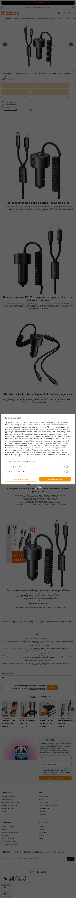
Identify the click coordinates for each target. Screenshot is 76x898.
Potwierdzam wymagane (21, 479)
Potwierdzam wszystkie (55, 479)
